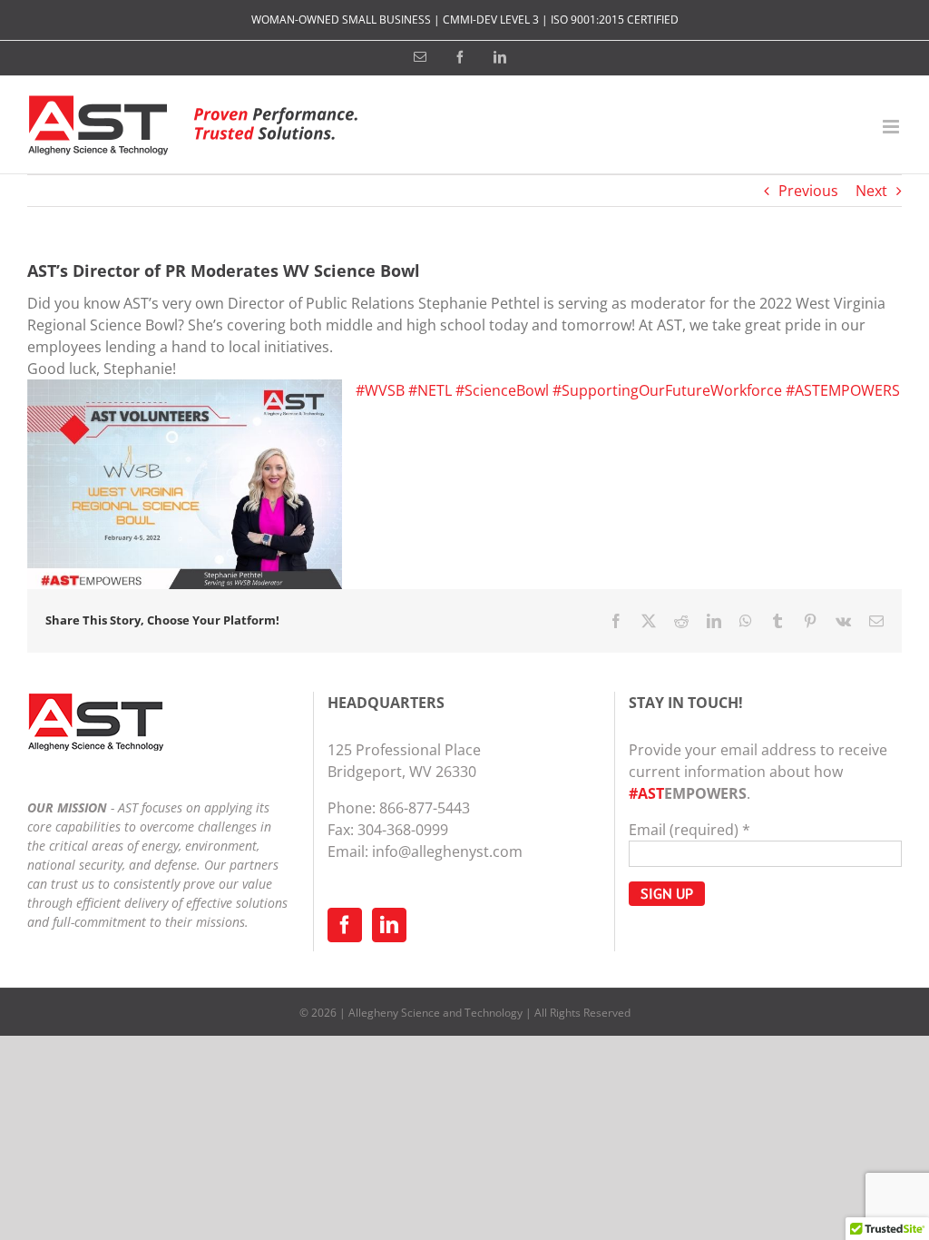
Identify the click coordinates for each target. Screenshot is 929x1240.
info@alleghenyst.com (447, 851)
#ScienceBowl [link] (502, 390)
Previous (808, 191)
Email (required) (689, 830)
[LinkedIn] (389, 925)
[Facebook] (345, 925)
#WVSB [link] (380, 390)
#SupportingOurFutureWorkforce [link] (667, 390)
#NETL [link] (430, 390)
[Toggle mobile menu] (892, 126)
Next (871, 191)
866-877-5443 (424, 808)
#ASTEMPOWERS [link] (843, 390)
